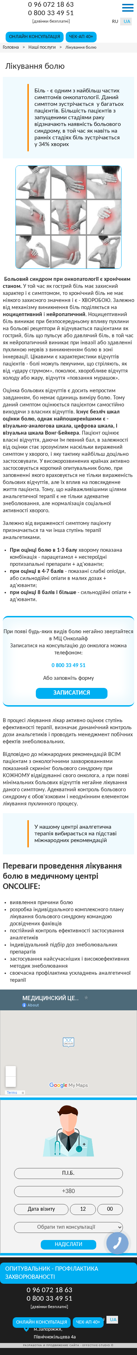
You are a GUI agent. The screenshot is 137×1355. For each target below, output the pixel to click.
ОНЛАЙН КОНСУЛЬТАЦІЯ (34, 37)
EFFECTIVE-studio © (98, 1345)
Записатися (71, 693)
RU (115, 21)
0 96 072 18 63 (51, 5)
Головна (11, 47)
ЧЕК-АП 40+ (81, 37)
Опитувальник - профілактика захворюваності (51, 1273)
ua (127, 21)
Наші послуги (42, 47)
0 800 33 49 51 (51, 13)
